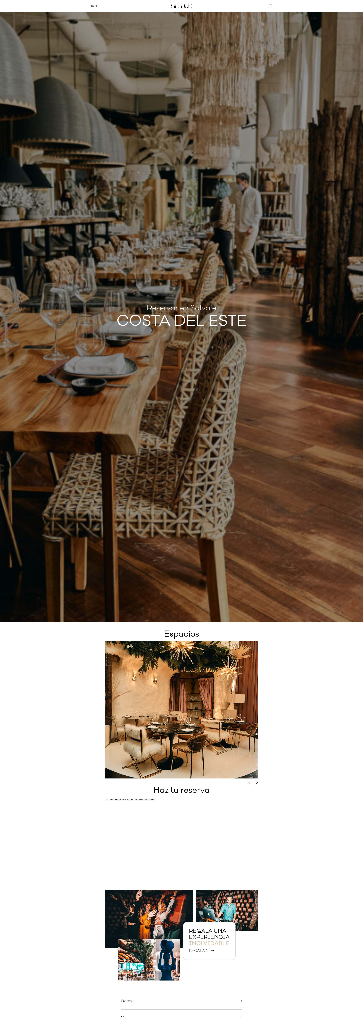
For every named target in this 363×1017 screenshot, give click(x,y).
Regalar (198, 950)
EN (96, 6)
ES (91, 6)
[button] (257, 782)
